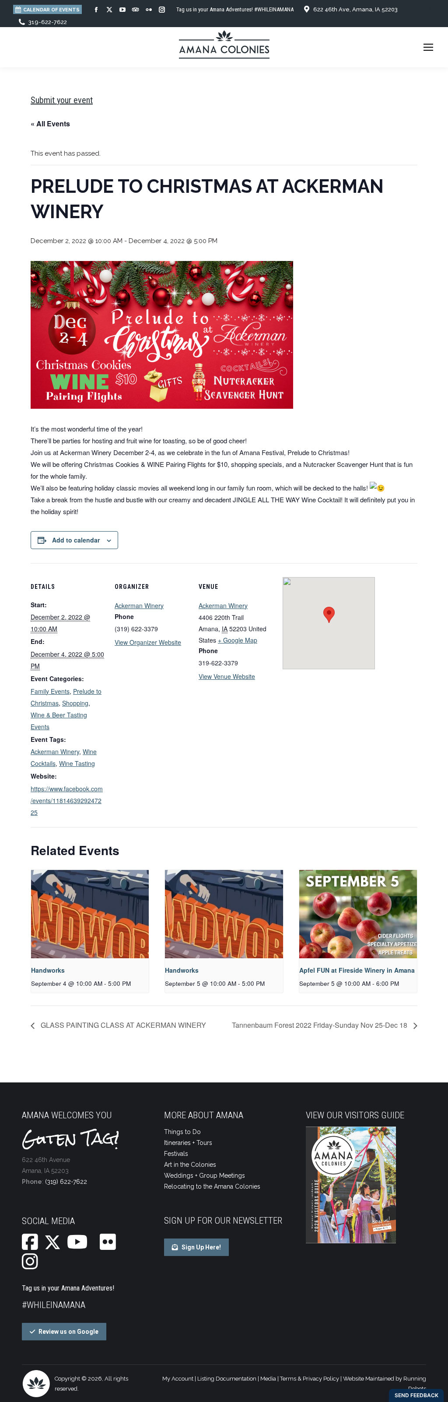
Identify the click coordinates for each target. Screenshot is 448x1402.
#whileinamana (53, 1305)
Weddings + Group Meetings (204, 1175)
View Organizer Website (148, 642)
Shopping (75, 703)
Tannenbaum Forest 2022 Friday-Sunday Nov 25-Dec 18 (320, 1025)
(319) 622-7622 (66, 1181)
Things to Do (182, 1131)
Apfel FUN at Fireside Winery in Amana (357, 970)
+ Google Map (237, 640)
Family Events (50, 691)
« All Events (50, 123)
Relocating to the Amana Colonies (212, 1186)
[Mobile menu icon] (428, 47)
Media (268, 1378)
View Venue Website (227, 676)
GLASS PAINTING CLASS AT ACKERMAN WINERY (122, 1025)
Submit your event (62, 100)
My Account (177, 1378)
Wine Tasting (77, 763)
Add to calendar (76, 540)
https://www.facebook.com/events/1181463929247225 (67, 800)
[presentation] (90, 914)
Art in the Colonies (190, 1164)
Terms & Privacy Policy (309, 1378)
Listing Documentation (226, 1378)
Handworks (48, 970)
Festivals (176, 1153)
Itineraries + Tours (188, 1142)
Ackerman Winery (55, 751)
